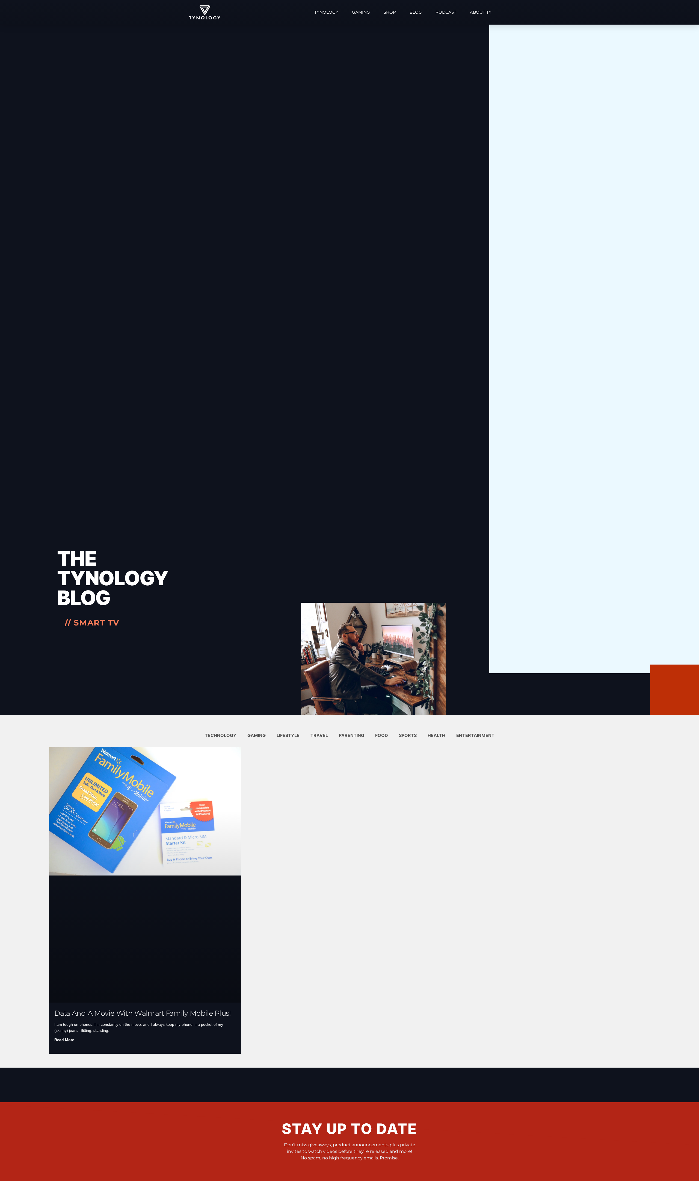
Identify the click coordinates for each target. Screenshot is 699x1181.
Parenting (351, 735)
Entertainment (475, 735)
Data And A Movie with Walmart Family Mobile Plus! (142, 1013)
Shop (390, 12)
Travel (319, 735)
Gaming (361, 12)
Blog (416, 12)
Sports (408, 735)
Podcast (446, 12)
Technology (220, 735)
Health (436, 735)
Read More (64, 1040)
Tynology (326, 12)
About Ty (480, 12)
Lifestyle (288, 735)
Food (381, 735)
